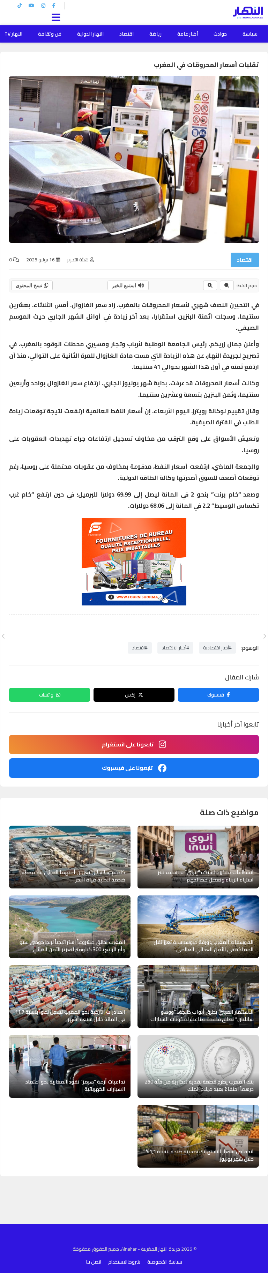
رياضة (155, 33)
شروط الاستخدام (124, 1262)
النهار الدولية (90, 33)
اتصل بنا (93, 1262)
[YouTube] (31, 5)
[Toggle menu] (58, 16)
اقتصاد (126, 33)
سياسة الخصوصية (164, 1262)
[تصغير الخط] (227, 285)
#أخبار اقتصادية (217, 647)
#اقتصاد (140, 647)
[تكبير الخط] (210, 285)
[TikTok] (19, 5)
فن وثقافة (49, 33)
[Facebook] (53, 5)
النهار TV (13, 33)
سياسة (250, 33)
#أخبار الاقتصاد (175, 647)
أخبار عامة (187, 33)
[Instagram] (43, 5)
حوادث (220, 33)
